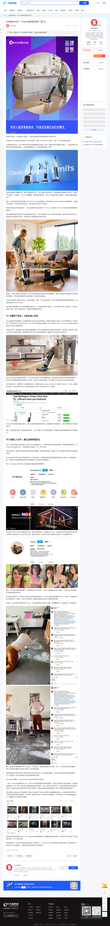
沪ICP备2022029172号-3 (51, 924)
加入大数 (30, 915)
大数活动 (50, 907)
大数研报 (50, 912)
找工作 (66, 907)
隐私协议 (38, 910)
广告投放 (58, 918)
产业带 (66, 918)
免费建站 (50, 918)
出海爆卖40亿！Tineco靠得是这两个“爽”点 (20, 15)
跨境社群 (58, 910)
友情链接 (30, 912)
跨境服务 (66, 910)
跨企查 (58, 907)
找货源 (66, 912)
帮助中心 (38, 907)
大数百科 (50, 915)
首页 (4, 15)
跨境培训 (58, 912)
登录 (104, 3)
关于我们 (30, 907)
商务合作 (30, 910)
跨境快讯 (50, 910)
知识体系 (58, 915)
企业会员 (30, 918)
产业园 (66, 915)
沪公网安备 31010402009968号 (68, 924)
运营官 (23, 887)
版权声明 (38, 912)
